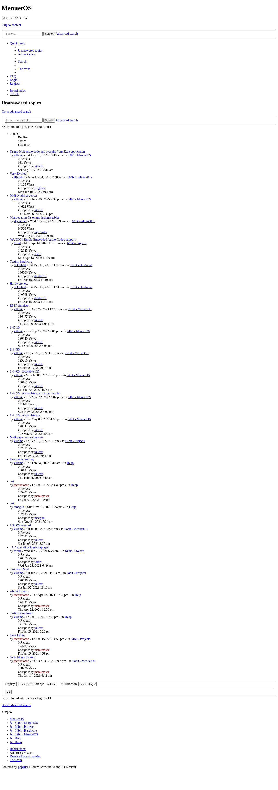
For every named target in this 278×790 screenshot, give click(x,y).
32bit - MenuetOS (79, 155)
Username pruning (22, 459)
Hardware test (19, 283)
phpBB (22, 767)
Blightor (19, 177)
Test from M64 (19, 569)
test (12, 481)
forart (17, 243)
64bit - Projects (76, 243)
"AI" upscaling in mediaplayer (29, 547)
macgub (19, 507)
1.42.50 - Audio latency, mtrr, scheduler (35, 393)
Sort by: (39, 684)
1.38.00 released (20, 525)
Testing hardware (21, 261)
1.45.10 (15, 327)
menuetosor (21, 485)
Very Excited (18, 173)
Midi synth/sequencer (23, 195)
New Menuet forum (22, 657)
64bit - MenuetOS (80, 177)
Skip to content (11, 25)
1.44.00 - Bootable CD (24, 371)
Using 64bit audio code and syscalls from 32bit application (47, 151)
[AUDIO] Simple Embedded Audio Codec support (42, 239)
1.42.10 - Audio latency (25, 415)
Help (78, 595)
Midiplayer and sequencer (26, 437)
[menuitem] (30, 50)
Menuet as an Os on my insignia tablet (34, 217)
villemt (18, 155)
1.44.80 (15, 349)
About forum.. (19, 591)
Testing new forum (22, 613)
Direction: (71, 684)
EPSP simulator (20, 305)
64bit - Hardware (81, 265)
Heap (70, 463)
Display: (10, 684)
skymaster (20, 221)
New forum (17, 635)
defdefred (20, 265)
